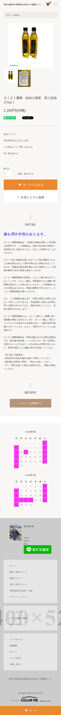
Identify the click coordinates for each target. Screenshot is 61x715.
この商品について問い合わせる (18, 146)
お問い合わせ (15, 664)
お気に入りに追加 (32, 197)
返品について (10, 133)
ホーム (12, 565)
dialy (26, 543)
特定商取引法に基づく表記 (16, 140)
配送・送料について (18, 571)
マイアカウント (16, 639)
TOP (7, 15)
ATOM (18, 624)
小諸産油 (15, 15)
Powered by (15, 700)
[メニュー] (55, 4)
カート (33, 710)
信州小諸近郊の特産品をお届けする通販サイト (22, 4)
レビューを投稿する (30, 403)
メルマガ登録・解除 (18, 618)
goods (26, 540)
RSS (11, 624)
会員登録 (13, 645)
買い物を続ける (11, 153)
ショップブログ (16, 611)
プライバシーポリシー (19, 596)
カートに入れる (33, 184)
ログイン (13, 651)
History (26, 537)
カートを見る (15, 658)
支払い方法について (18, 584)
